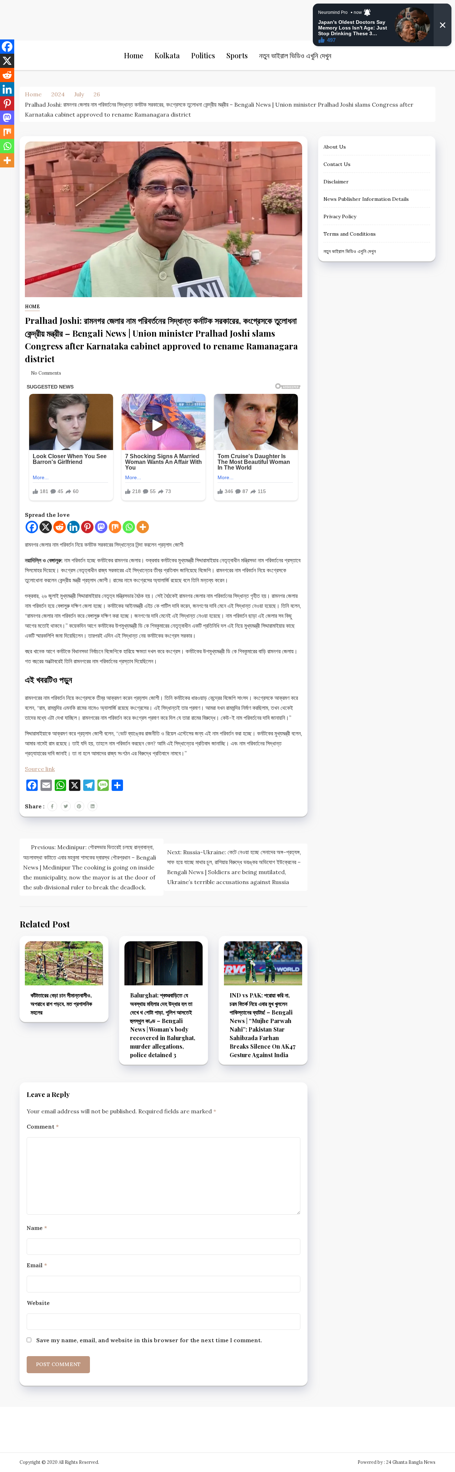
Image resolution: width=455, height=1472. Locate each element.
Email (37, 1265)
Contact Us (336, 164)
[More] (142, 527)
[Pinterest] (87, 527)
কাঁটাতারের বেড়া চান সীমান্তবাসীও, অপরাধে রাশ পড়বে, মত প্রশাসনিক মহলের (61, 1003)
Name (37, 1227)
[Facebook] (32, 527)
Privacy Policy (339, 216)
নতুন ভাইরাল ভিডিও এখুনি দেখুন (295, 55)
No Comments (46, 373)
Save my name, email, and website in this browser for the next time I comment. (149, 1340)
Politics (203, 55)
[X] (45, 527)
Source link (40, 768)
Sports (237, 55)
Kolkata (167, 55)
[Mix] (115, 527)
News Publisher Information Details (366, 199)
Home (133, 55)
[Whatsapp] (129, 527)
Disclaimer (336, 181)
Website (38, 1302)
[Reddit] (59, 527)
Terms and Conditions (349, 234)
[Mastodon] (101, 527)
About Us (334, 147)
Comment (43, 1126)
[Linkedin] (73, 527)
